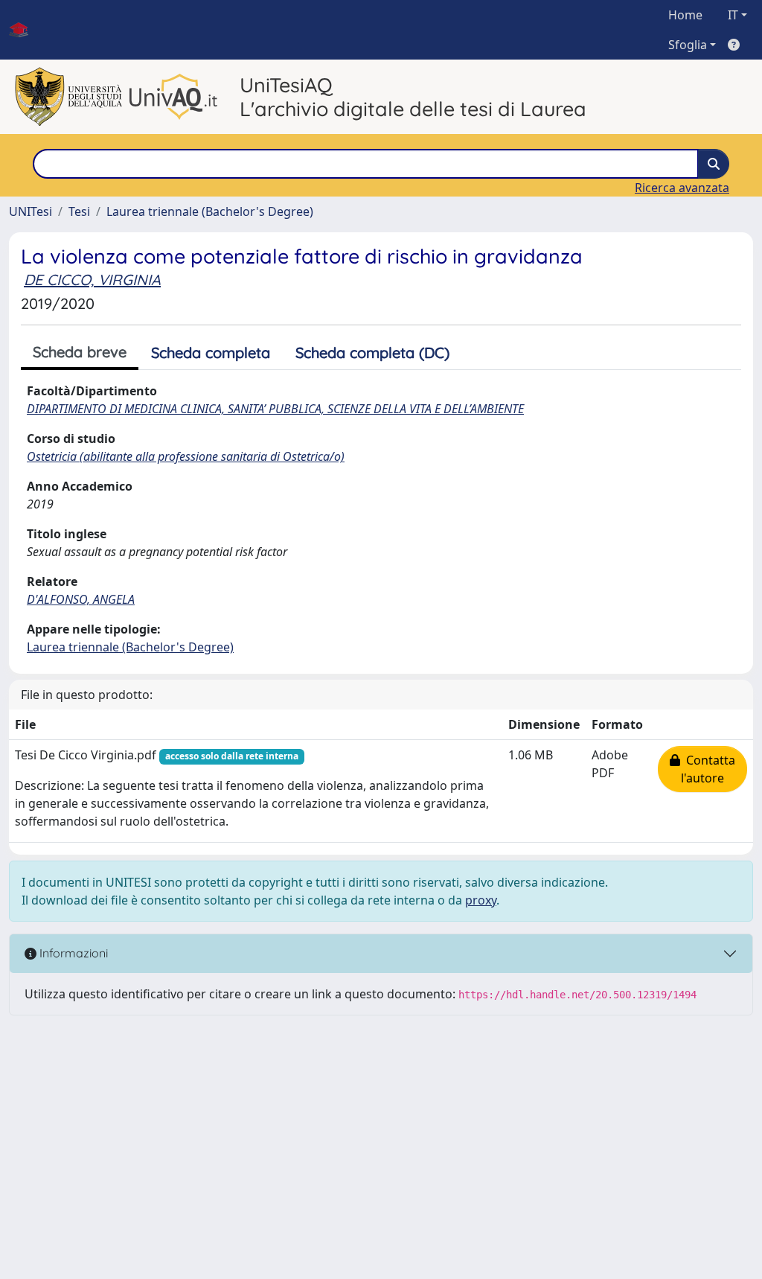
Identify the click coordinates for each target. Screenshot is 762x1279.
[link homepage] (24, 29)
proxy (480, 900)
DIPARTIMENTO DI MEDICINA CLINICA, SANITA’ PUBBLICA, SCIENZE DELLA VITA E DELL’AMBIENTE (275, 409)
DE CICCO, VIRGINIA (92, 279)
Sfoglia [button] (687, 44)
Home (685, 15)
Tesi (79, 211)
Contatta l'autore (707, 769)
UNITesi (30, 211)
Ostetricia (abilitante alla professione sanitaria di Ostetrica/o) (186, 456)
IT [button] (733, 15)
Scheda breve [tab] (80, 351)
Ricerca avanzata (682, 187)
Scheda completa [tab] (210, 352)
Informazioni (72, 952)
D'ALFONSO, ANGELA (81, 599)
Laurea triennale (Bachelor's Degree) (209, 211)
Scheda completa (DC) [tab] (372, 352)
